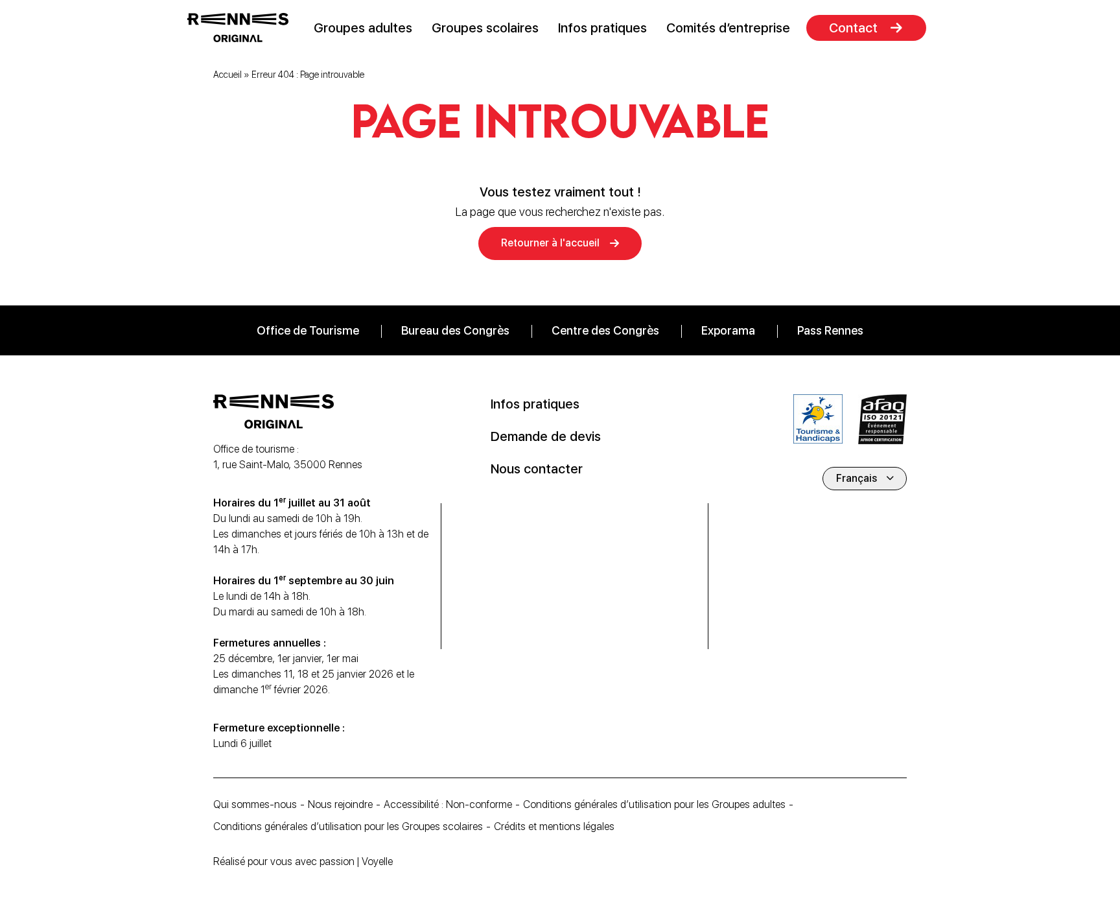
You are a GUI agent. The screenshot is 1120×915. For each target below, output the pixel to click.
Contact (853, 28)
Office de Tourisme (308, 330)
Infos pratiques (602, 28)
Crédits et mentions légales (554, 826)
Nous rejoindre (340, 804)
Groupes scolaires (485, 28)
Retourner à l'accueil (550, 243)
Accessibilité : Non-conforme (448, 804)
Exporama (728, 330)
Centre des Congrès (605, 330)
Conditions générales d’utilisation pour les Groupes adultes (654, 804)
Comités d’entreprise (728, 28)
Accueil (227, 74)
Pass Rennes (830, 330)
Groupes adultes (363, 28)
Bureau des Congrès (455, 330)
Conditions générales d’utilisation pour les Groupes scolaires (348, 826)
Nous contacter (537, 469)
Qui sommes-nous (255, 804)
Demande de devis (546, 436)
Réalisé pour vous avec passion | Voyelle (303, 861)
